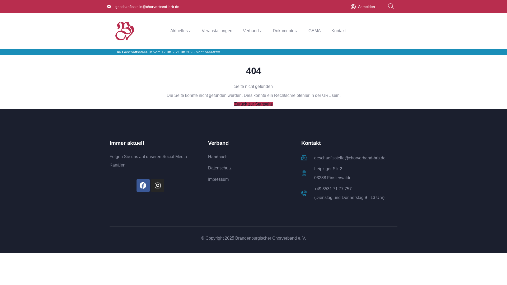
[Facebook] (143, 185)
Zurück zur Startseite (253, 104)
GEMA (314, 30)
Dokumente (283, 30)
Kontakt (338, 30)
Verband (251, 30)
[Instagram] (157, 185)
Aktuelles (179, 30)
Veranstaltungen (217, 30)
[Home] (124, 31)
